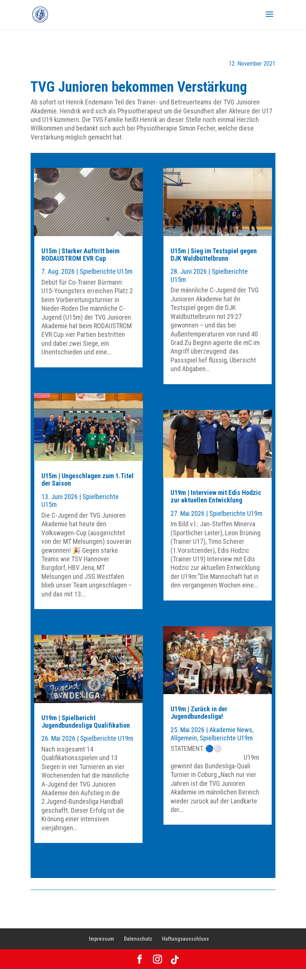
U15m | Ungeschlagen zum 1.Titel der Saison (87, 479)
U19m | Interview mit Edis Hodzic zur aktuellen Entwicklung (216, 496)
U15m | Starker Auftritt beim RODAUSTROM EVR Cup (80, 254)
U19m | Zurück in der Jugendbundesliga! (199, 712)
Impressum (101, 939)
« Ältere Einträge (53, 862)
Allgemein (184, 738)
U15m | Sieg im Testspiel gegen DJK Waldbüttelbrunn (214, 254)
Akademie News (230, 730)
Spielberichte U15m (105, 271)
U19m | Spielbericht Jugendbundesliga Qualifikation (85, 721)
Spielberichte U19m (106, 738)
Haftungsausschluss (185, 939)
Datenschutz (138, 939)
